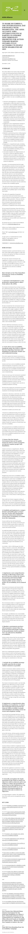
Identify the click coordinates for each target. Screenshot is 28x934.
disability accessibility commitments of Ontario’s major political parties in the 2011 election (14, 807)
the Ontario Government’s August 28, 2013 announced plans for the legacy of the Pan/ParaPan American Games (13, 860)
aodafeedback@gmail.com (8, 55)
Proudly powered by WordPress (8, 932)
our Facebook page (12, 232)
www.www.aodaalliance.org (8, 58)
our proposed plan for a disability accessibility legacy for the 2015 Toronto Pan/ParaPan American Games (14, 867)
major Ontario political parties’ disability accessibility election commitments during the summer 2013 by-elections (13, 813)
